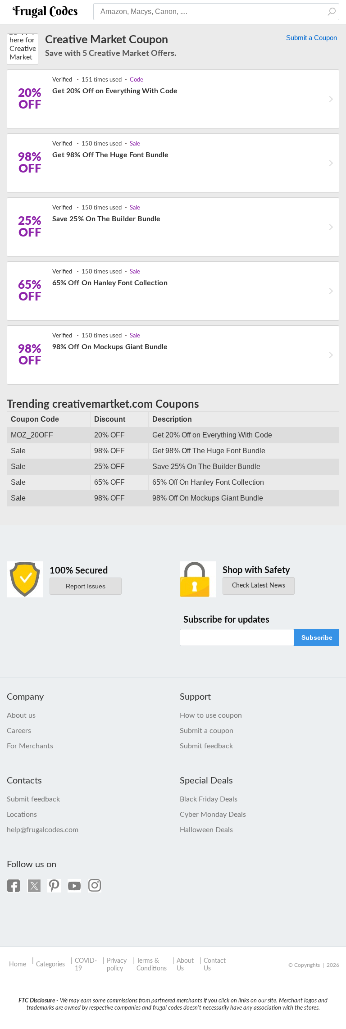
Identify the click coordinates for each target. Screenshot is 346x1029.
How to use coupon (211, 715)
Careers (19, 730)
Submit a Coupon (311, 37)
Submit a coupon (206, 730)
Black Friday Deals (208, 799)
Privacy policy (117, 965)
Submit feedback (206, 746)
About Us (185, 965)
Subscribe (316, 637)
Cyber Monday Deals (213, 814)
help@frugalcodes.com (42, 829)
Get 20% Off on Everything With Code (115, 91)
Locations (22, 814)
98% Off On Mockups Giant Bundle (110, 347)
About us (21, 715)
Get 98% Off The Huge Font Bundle (110, 155)
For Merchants (30, 746)
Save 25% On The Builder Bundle (106, 219)
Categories (50, 964)
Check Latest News (258, 586)
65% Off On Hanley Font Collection (110, 283)
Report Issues (85, 586)
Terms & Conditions (152, 965)
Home (17, 964)
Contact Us (215, 965)
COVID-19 (86, 965)
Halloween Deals (206, 829)
